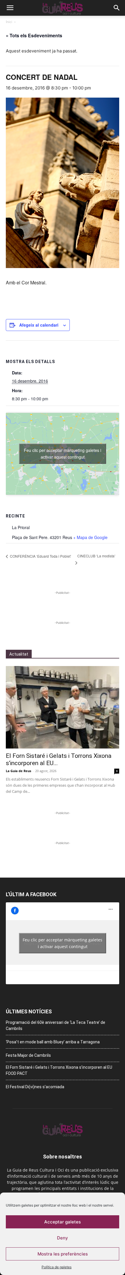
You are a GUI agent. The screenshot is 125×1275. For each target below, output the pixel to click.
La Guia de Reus (18, 771)
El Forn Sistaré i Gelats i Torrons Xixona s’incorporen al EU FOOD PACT (59, 1070)
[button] (10, 8)
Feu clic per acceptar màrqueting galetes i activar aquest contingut (62, 453)
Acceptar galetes (62, 1222)
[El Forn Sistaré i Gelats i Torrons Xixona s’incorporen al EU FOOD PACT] (62, 707)
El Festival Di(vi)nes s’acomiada (35, 1086)
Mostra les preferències (63, 1254)
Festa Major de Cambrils (28, 1055)
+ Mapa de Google (90, 537)
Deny (62, 1238)
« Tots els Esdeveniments (34, 35)
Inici (9, 21)
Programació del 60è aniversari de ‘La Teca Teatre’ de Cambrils (55, 1025)
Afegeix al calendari (38, 325)
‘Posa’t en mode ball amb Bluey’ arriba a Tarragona (53, 1042)
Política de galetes (57, 1267)
